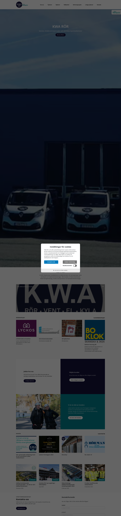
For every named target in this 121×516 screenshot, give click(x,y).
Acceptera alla (51, 262)
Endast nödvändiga (70, 262)
